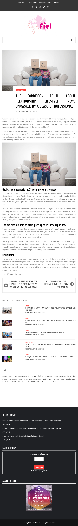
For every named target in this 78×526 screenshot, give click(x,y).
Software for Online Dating (24, 381)
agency (11, 376)
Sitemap (56, 2)
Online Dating (29, 342)
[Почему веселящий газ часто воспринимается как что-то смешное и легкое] (7, 322)
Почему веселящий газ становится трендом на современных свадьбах (50, 356)
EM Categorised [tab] (21, 300)
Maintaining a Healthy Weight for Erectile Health (30, 379)
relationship (18, 274)
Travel (39, 381)
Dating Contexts (48, 376)
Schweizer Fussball (6, 381)
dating (40, 376)
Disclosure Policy (45, 2)
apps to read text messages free (22, 376)
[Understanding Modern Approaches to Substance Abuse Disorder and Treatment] (7, 310)
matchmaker (47, 379)
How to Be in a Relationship (60, 376)
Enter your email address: (39, 462)
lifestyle (10, 274)
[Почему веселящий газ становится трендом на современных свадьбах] (7, 359)
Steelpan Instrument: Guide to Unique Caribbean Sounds (44, 332)
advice (4, 376)
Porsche (62, 379)
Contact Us (33, 2)
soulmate (34, 381)
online (56, 379)
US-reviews (44, 381)
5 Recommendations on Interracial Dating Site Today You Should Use (56, 284)
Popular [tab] (5, 300)
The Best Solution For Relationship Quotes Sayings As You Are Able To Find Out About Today (23, 285)
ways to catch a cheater (53, 381)
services (14, 382)
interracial (71, 376)
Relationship (21, 90)
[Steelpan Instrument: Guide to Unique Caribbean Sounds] (7, 335)
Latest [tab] (12, 300)
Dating (27, 306)
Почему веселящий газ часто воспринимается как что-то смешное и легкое (50, 321)
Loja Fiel (44, 471)
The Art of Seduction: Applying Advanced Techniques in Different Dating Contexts (50, 345)
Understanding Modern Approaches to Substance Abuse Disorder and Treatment (50, 309)
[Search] (71, 40)
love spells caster (13, 379)
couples (33, 376)
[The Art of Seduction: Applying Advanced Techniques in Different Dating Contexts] (7, 347)
